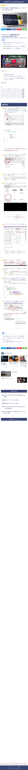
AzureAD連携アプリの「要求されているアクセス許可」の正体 (15, 412)
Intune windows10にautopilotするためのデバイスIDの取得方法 (14, 407)
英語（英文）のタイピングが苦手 (11, 403)
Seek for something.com (14, 2)
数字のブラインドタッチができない (11, 400)
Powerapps (3, 5)
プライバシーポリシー (11, 766)
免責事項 (18, 766)
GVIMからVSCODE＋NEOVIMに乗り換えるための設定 (14, 396)
